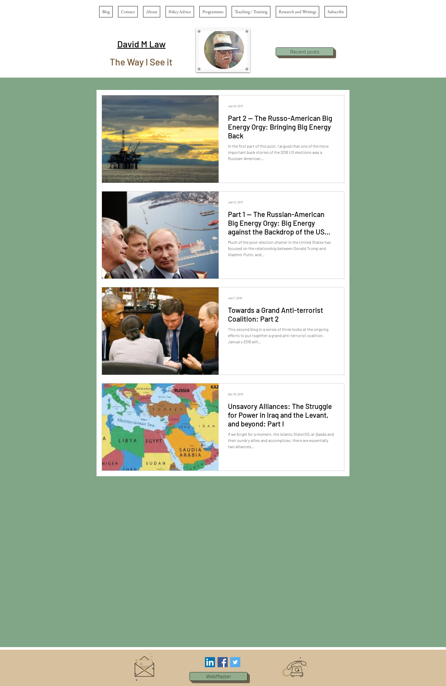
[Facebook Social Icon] (223, 662)
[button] (141, 43)
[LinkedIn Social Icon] (210, 662)
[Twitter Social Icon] (235, 662)
